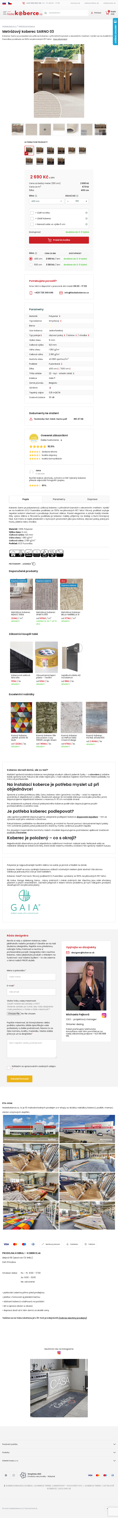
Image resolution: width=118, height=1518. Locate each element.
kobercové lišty (35, 845)
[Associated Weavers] (50, 387)
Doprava (92, 499)
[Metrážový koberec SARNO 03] (59, 81)
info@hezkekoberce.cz (76, 292)
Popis (25, 499)
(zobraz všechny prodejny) (73, 1318)
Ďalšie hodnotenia (50, 440)
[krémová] (50, 325)
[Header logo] (24, 12)
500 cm (38, 264)
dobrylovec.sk (109, 3)
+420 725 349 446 (43, 292)
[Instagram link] (13, 1475)
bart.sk (34, 1508)
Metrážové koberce (27, 26)
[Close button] (4, 13)
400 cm (38, 258)
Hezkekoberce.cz (9, 26)
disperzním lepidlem (87, 816)
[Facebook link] (5, 1475)
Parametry (59, 499)
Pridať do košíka (61, 239)
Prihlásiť (97, 13)
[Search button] (46, 13)
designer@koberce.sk (82, 952)
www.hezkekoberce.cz (13, 1508)
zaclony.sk (75, 3)
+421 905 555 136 (33, 3)
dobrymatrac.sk (91, 3)
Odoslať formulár (20, 1078)
